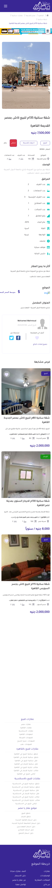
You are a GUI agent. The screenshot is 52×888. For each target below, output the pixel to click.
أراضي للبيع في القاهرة (26, 774)
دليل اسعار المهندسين (26, 827)
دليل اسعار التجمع (26, 833)
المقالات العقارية (42, 880)
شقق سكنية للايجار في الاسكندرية (26, 787)
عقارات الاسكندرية (26, 731)
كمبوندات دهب (26, 744)
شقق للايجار (26, 817)
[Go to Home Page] (48, 15)
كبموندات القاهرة (26, 734)
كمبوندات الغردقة (26, 738)
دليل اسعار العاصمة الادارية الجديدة (26, 823)
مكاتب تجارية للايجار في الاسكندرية (26, 800)
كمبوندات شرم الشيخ (26, 741)
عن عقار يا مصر (19, 880)
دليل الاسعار (20, 876)
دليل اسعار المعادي (26, 830)
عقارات (47, 871)
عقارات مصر (26, 725)
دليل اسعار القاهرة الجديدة (26, 820)
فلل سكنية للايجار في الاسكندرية (26, 794)
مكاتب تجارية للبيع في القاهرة (26, 768)
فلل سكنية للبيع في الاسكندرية (26, 791)
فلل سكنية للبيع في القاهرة (26, 761)
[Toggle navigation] (5, 6)
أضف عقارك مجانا (18, 871)
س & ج (47, 885)
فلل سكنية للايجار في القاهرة (26, 764)
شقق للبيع (26, 813)
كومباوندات (45, 876)
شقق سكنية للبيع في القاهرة (26, 754)
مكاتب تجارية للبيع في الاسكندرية (26, 797)
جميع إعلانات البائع (40, 344)
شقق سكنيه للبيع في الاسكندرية (26, 784)
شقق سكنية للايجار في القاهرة (26, 757)
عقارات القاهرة (26, 728)
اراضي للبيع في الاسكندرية (25, 804)
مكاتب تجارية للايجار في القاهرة (26, 771)
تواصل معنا (20, 885)
